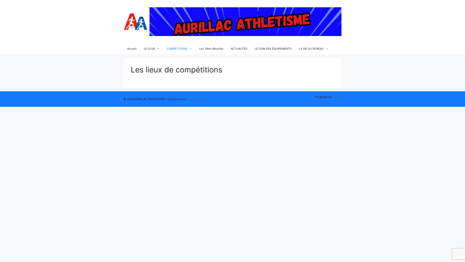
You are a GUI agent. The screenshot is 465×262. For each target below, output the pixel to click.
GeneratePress (197, 99)
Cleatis (337, 97)
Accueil (132, 48)
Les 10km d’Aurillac (211, 48)
